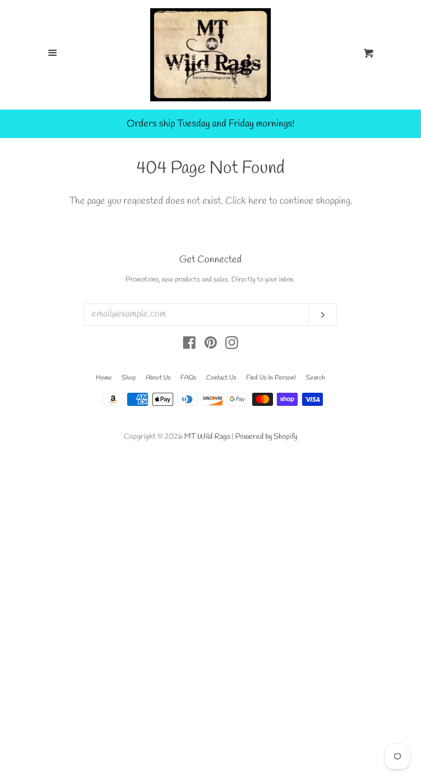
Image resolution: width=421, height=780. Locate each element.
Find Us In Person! (271, 378)
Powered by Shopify (266, 437)
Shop (129, 378)
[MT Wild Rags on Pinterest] (211, 345)
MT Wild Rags (207, 437)
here (257, 201)
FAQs (188, 378)
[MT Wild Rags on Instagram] (231, 345)
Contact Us (221, 378)
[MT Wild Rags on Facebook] (189, 345)
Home (104, 378)
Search (315, 378)
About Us (158, 378)
